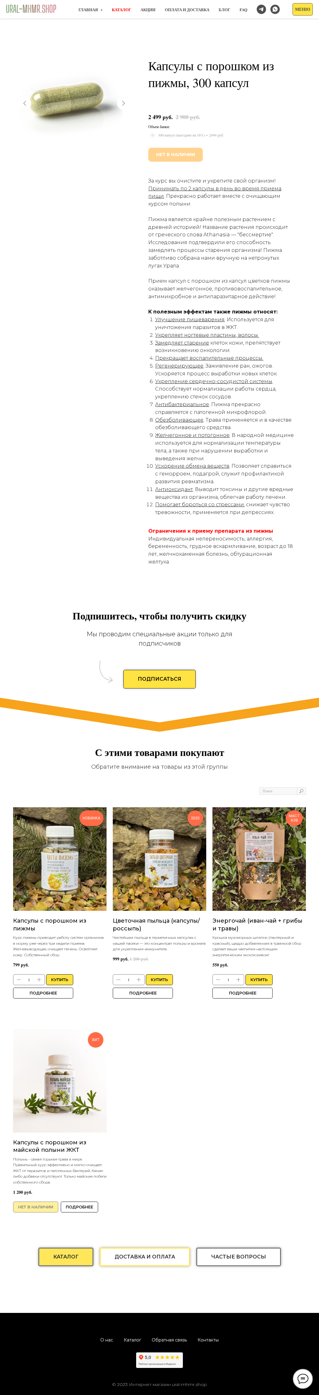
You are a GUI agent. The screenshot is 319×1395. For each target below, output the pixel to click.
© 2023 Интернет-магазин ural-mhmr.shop (159, 1384)
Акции (147, 9)
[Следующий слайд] (123, 103)
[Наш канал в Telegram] (261, 9)
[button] (303, 9)
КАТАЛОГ (121, 9)
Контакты (208, 1340)
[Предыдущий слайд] (25, 103)
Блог (224, 9)
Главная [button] (89, 9)
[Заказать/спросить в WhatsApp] (275, 9)
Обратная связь (169, 1340)
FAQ (243, 9)
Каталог (132, 1340)
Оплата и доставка (187, 9)
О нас (106, 1340)
